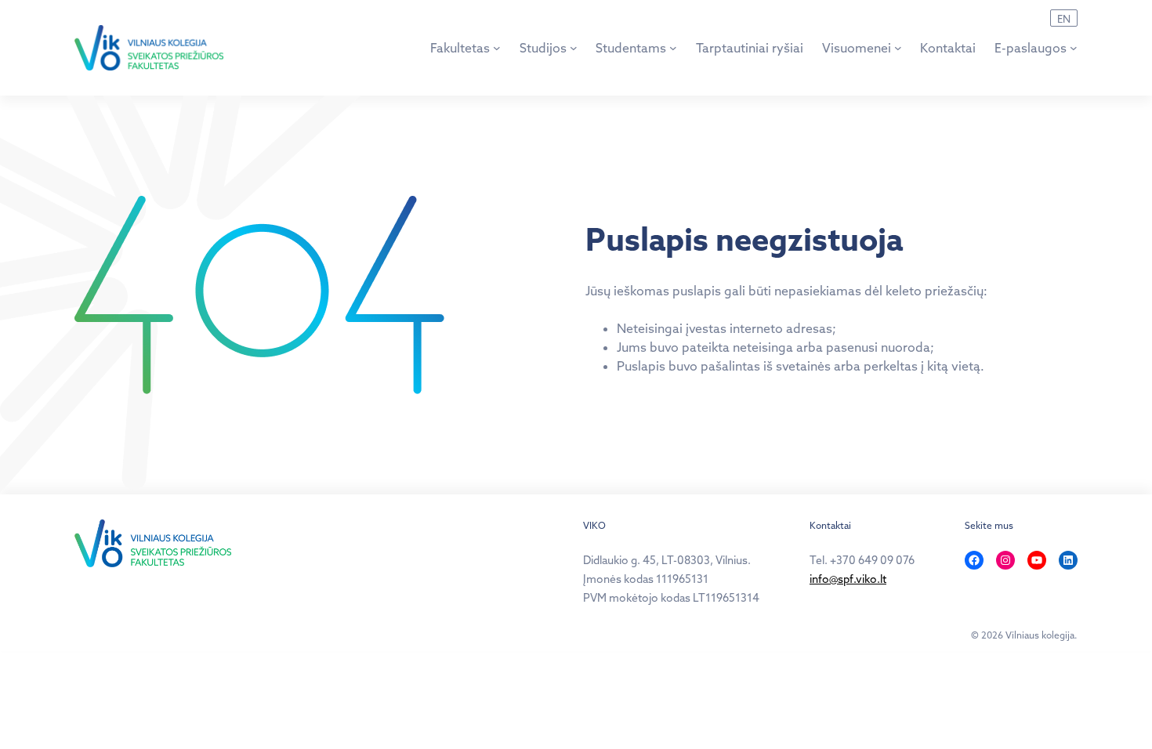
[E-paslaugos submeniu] (1074, 48)
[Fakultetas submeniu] (497, 48)
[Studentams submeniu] (673, 48)
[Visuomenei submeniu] (898, 48)
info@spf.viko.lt (848, 579)
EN (1063, 19)
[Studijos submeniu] (574, 48)
